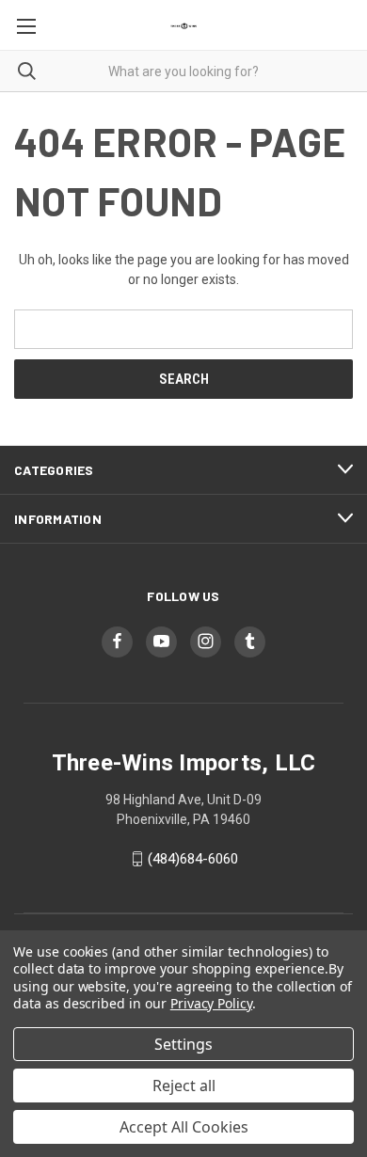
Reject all (183, 1085)
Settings (183, 1044)
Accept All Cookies (184, 1127)
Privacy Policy (211, 1003)
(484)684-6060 (193, 858)
